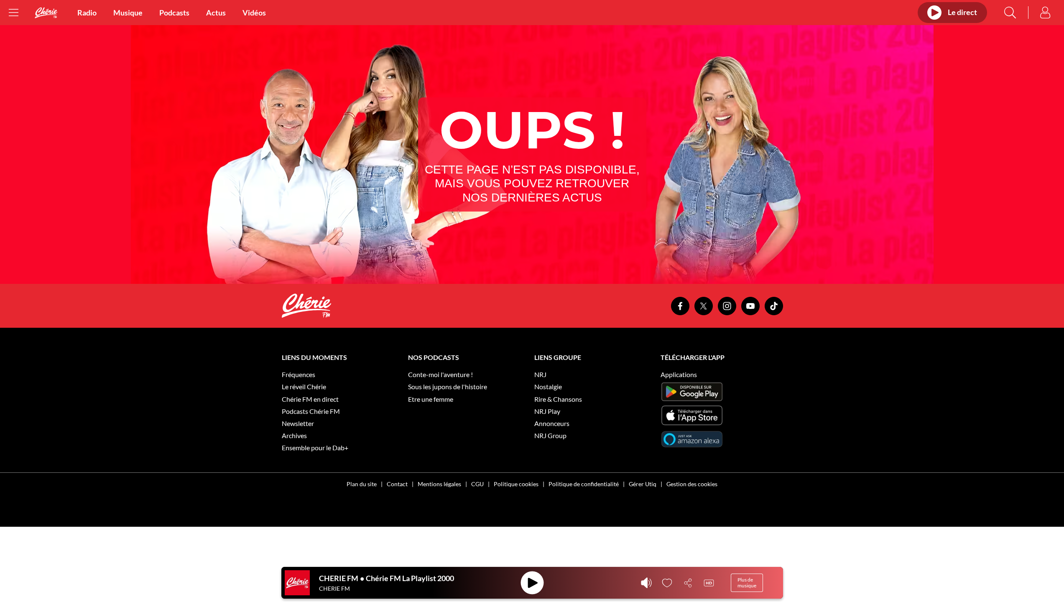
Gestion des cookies (691, 483)
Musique (128, 12)
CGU (477, 483)
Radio (87, 12)
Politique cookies (516, 483)
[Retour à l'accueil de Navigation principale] (46, 12)
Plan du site (362, 483)
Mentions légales (439, 483)
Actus (216, 12)
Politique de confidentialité (584, 483)
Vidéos (254, 12)
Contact (397, 483)
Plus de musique (746, 582)
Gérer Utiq (642, 483)
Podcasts (174, 12)
